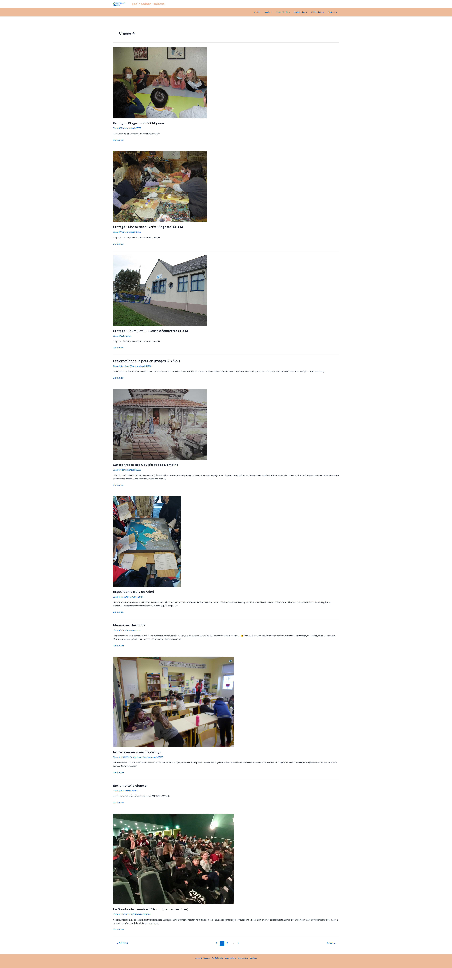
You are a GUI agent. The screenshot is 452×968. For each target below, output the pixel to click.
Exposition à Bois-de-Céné (133, 592)
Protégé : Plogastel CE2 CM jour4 (138, 123)
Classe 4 (116, 128)
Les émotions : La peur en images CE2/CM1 (146, 361)
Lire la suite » (118, 139)
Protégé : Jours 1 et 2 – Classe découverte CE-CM (150, 331)
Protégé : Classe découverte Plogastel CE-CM (148, 227)
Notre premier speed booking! (137, 752)
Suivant (331, 943)
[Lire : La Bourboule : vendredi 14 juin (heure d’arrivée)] (173, 859)
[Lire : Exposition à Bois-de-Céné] (147, 541)
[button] (271, 12)
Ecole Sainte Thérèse (148, 4)
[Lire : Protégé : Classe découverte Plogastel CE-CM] (160, 186)
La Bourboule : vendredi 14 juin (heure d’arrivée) (150, 909)
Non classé (125, 366)
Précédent (122, 943)
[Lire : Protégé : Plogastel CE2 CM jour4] (160, 82)
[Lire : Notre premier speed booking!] (173, 701)
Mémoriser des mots (129, 625)
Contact (331, 12)
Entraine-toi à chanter (130, 786)
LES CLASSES (126, 597)
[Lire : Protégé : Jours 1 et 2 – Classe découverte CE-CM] (160, 290)
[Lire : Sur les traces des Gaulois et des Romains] (160, 424)
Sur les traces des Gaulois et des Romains (145, 465)
